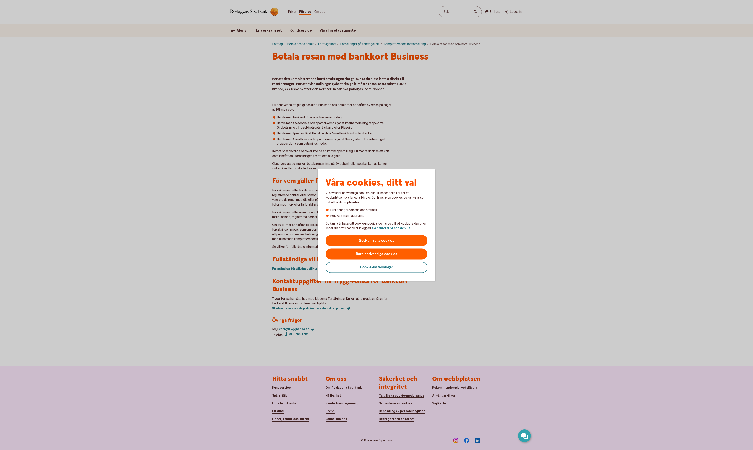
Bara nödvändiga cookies (376, 254)
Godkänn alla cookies (376, 240)
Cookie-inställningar (376, 267)
